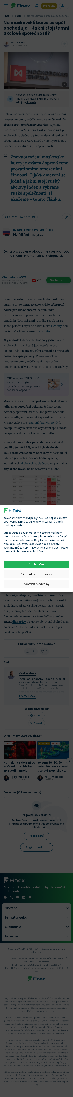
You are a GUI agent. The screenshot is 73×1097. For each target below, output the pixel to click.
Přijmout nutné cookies (36, 574)
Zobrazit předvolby (36, 584)
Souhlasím (36, 564)
